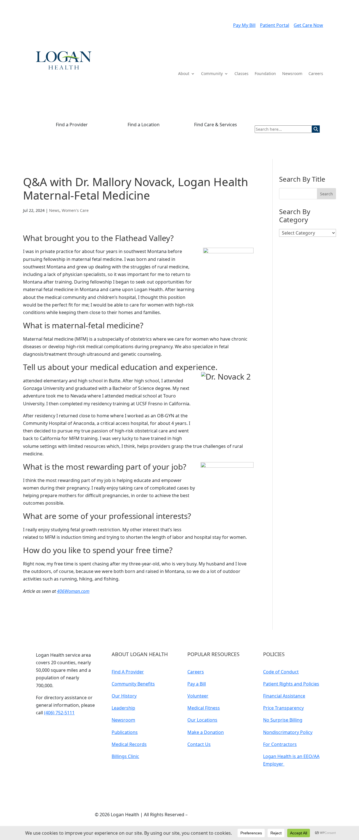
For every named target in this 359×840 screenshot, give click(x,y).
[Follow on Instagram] (74, 729)
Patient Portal (274, 25)
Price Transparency (283, 708)
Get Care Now (308, 25)
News (54, 210)
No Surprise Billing (282, 720)
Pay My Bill (244, 25)
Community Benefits (133, 684)
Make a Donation (205, 732)
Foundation (265, 74)
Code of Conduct (281, 672)
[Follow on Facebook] (62, 729)
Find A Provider (128, 672)
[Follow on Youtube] (40, 729)
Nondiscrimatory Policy (287, 732)
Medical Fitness (203, 708)
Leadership (123, 708)
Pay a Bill (196, 684)
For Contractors (280, 744)
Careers (316, 74)
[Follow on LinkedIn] (51, 729)
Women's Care (75, 210)
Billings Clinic (125, 756)
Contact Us (199, 744)
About (183, 74)
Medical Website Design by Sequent (226, 814)
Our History (124, 696)
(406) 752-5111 (59, 713)
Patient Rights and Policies (291, 684)
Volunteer (197, 696)
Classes (241, 74)
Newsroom (292, 74)
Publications (125, 732)
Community (212, 74)
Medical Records (129, 744)
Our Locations (202, 720)
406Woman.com (73, 591)
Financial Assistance (284, 696)
